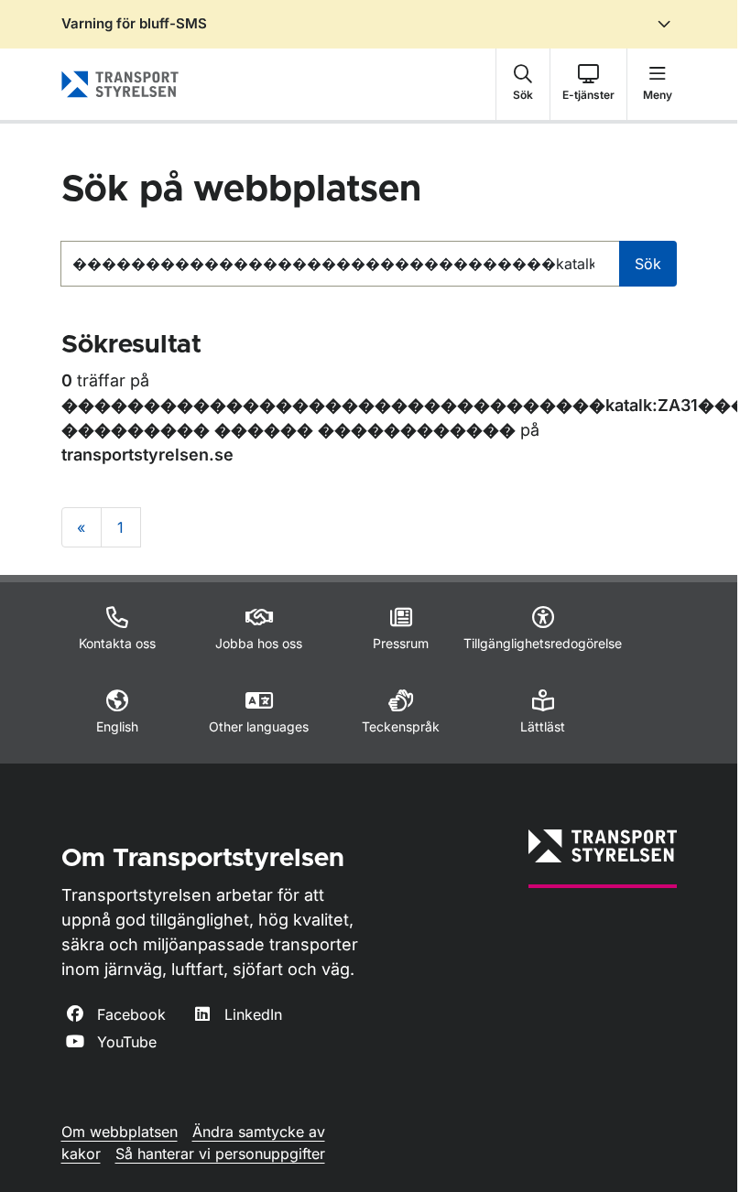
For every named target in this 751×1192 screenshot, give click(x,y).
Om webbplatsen (119, 1131)
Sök (648, 264)
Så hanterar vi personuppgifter (220, 1153)
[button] (523, 84)
